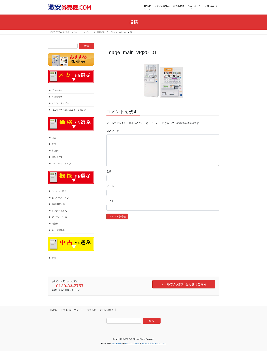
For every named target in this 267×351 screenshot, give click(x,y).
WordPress (116, 343)
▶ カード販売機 (57, 230)
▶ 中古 (52, 144)
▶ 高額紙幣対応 (57, 204)
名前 (108, 171)
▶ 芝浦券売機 (55, 97)
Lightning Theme (132, 343)
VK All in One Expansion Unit (154, 343)
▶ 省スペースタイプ (59, 197)
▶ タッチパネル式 (58, 210)
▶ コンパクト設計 (58, 191)
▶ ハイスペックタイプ (60, 163)
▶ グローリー (55, 90)
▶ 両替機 (53, 223)
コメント (112, 130)
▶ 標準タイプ (55, 157)
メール (110, 186)
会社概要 (91, 310)
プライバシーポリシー (72, 310)
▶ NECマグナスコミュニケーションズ (67, 110)
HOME (53, 310)
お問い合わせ (106, 310)
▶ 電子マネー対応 (58, 217)
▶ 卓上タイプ (55, 150)
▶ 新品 (52, 137)
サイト (110, 201)
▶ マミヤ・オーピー (59, 103)
